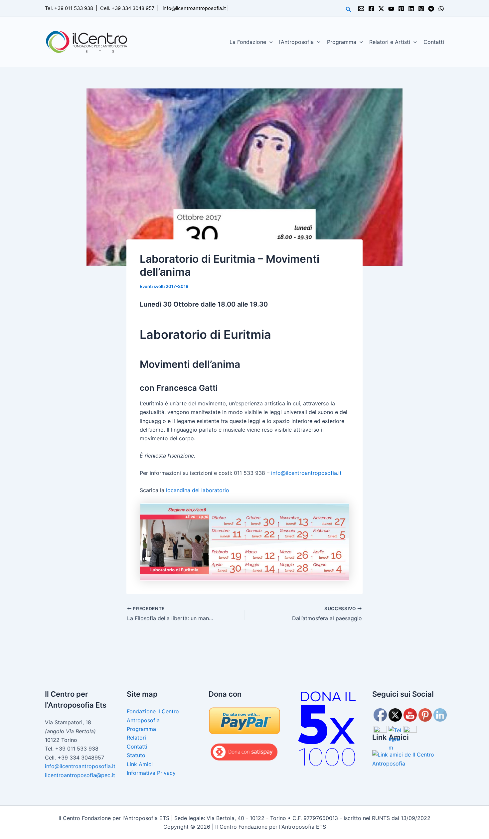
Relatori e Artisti (389, 42)
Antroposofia (143, 720)
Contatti (433, 42)
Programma (341, 42)
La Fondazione (248, 42)
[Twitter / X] (381, 9)
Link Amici (140, 764)
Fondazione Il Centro (153, 711)
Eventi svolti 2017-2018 (164, 286)
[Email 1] (361, 9)
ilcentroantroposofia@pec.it (80, 775)
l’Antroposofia (296, 42)
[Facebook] (371, 9)
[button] (349, 9)
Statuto (136, 755)
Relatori (136, 737)
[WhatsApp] (441, 9)
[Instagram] (421, 9)
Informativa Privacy (151, 772)
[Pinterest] (401, 9)
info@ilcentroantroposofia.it (194, 8)
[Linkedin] (411, 9)
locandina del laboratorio (197, 490)
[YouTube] (391, 9)
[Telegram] (431, 9)
